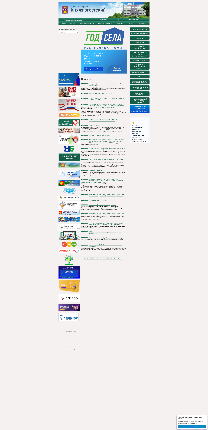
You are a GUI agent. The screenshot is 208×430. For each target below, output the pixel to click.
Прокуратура (141, 23)
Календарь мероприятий (105, 23)
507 (108, 258)
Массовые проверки (95, 125)
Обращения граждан (140, 29)
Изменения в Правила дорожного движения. (102, 205)
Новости (72, 23)
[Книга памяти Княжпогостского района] (69, 92)
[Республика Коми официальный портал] (69, 165)
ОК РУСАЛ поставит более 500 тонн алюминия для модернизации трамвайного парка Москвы (104, 120)
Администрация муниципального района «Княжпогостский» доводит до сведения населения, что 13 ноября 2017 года (107, 140)
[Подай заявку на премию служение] (69, 79)
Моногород (139, 38)
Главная (63, 23)
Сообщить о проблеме (93, 69)
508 (111, 258)
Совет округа (103, 19)
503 (94, 258)
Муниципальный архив (139, 72)
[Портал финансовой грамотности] (69, 260)
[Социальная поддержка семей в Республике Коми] (69, 286)
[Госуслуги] (69, 174)
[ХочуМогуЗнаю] (69, 244)
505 (101, 258)
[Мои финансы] (69, 235)
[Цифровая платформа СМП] (69, 307)
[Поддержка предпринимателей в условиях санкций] (69, 272)
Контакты (130, 23)
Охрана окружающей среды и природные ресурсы (139, 100)
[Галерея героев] (69, 105)
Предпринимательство (139, 60)
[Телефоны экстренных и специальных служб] (69, 122)
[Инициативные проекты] (69, 157)
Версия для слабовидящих (68, 29)
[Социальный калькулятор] (69, 298)
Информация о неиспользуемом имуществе (139, 66)
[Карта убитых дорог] (69, 251)
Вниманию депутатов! (95, 170)
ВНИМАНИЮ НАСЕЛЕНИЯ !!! (98, 200)
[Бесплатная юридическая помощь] (69, 227)
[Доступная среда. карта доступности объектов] (69, 191)
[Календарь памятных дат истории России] (69, 130)
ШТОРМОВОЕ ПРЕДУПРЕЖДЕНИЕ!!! (100, 93)
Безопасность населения (139, 94)
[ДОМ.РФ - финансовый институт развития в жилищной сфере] (69, 139)
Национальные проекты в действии (139, 88)
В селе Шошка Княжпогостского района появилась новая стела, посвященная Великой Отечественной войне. (106, 224)
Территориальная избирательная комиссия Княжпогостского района (139, 109)
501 (87, 258)
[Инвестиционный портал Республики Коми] (69, 198)
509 (115, 258)
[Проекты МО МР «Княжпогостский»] (69, 183)
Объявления (120, 23)
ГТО (139, 77)
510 (118, 258)
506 (104, 258)
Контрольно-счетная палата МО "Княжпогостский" (139, 54)
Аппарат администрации (139, 34)
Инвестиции (140, 42)
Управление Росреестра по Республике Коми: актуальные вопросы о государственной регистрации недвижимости (106, 195)
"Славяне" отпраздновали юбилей (99, 135)
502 (91, 258)
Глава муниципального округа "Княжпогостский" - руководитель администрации (73, 19)
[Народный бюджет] (69, 149)
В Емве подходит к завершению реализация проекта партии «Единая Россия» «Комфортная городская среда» (107, 149)
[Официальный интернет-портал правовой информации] (69, 219)
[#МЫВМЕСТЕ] (69, 115)
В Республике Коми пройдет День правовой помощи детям (106, 238)
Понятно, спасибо (192, 426)
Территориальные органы (87, 23)
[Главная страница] (104, 9)
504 (97, 258)
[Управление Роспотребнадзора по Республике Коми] (69, 205)
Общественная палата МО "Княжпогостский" (139, 82)
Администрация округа (133, 19)
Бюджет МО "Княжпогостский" (139, 47)
